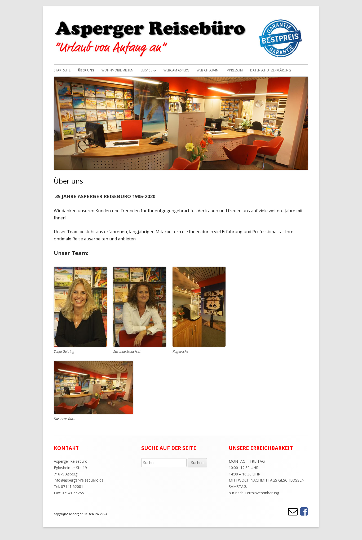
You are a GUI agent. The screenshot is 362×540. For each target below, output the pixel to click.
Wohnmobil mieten (117, 70)
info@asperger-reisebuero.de (79, 480)
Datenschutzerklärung (270, 70)
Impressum (234, 70)
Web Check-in (207, 70)
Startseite (62, 70)
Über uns (86, 70)
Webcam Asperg (176, 70)
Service (146, 70)
